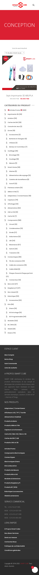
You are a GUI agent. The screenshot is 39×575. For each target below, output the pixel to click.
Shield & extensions (11, 496)
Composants (12, 220)
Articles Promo (14, 110)
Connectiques (13, 257)
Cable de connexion (16, 265)
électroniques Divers (12, 462)
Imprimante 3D (13, 114)
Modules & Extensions (12, 479)
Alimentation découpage (18, 175)
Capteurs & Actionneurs (13, 430)
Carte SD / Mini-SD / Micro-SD (15, 434)
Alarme (11, 171)
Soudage (12, 159)
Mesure (12, 163)
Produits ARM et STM (12, 425)
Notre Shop (8, 359)
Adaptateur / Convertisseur (18, 196)
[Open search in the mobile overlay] (33, 5)
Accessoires (13, 135)
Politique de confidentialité (14, 546)
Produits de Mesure (11, 470)
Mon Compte (9, 355)
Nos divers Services (11, 533)
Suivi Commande (10, 364)
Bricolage (12, 155)
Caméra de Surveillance (18, 179)
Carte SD (11, 216)
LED (10, 241)
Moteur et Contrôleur (17, 147)
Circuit (11, 224)
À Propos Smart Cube (12, 529)
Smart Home (12, 167)
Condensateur (14, 228)
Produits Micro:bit (11, 474)
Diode (11, 232)
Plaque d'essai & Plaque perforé (21, 273)
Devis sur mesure (10, 538)
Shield (10, 329)
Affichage (11, 204)
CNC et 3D (11, 212)
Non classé (12, 292)
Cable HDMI (13, 269)
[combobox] (14, 52)
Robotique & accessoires (13, 491)
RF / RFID (11, 325)
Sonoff (11, 184)
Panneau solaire (14, 188)
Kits (9, 304)
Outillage (11, 151)
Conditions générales (12, 550)
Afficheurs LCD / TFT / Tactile (15, 413)
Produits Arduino (10, 421)
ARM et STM (12, 192)
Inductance (13, 237)
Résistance (13, 245)
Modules (11, 321)
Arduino (11, 118)
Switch (11, 249)
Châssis (12, 143)
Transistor (13, 253)
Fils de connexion (15, 261)
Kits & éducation (10, 466)
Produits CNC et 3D (11, 443)
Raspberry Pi (12, 288)
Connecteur (13, 280)
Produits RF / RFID (10, 487)
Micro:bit (11, 284)
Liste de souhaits (10, 368)
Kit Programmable (16, 317)
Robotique (12, 296)
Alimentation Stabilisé (12, 417)
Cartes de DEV (13, 122)
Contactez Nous (10, 542)
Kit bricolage (14, 313)
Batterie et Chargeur (16, 139)
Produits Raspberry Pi (12, 483)
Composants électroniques (14, 453)
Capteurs (11, 200)
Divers (11, 308)
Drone (10, 131)
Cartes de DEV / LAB (11, 438)
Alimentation (12, 208)
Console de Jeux (14, 126)
